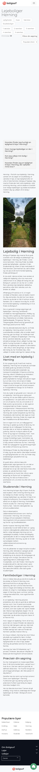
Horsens (5, 734)
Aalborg (16, 730)
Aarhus (4, 730)
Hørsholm (29, 734)
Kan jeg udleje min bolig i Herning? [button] (16, 157)
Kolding (4, 726)
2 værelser (18, 29)
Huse (18, 20)
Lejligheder (7, 20)
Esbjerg (28, 722)
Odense (16, 722)
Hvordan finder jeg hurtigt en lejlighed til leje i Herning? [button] (18, 143)
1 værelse (6, 29)
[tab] (19, 143)
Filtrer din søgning (29, 36)
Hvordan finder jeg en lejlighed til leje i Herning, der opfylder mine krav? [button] (18, 165)
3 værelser (30, 29)
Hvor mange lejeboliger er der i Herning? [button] (18, 150)
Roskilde (17, 734)
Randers (28, 730)
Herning (28, 726)
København (6, 722)
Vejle (15, 726)
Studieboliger (8, 24)
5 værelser (19, 32)
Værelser (27, 20)
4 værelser (7, 32)
